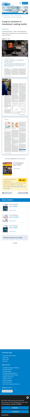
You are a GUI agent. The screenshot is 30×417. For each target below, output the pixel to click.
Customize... (5, 415)
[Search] (20, 3)
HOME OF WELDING (8, 377)
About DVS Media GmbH (9, 355)
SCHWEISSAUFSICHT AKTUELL (10, 375)
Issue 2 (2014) (18, 15)
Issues (12, 15)
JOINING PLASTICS (7, 369)
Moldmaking (5, 29)
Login (23, 180)
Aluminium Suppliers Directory (11, 384)
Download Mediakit (7, 391)
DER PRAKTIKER (7, 371)
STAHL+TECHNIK (7, 382)
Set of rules (6, 359)
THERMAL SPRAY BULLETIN (10, 373)
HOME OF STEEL (7, 378)
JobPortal (5, 361)
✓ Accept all (15, 411)
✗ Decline (15, 408)
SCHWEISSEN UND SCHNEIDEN (11, 368)
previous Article (8, 193)
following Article (22, 193)
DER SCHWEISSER (7, 380)
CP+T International (6, 15)
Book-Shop (5, 357)
